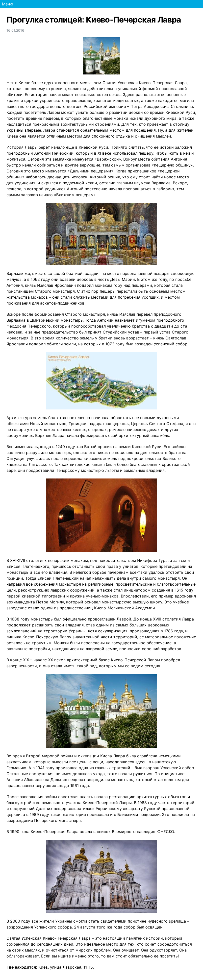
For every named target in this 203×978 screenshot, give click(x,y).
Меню (7, 3)
